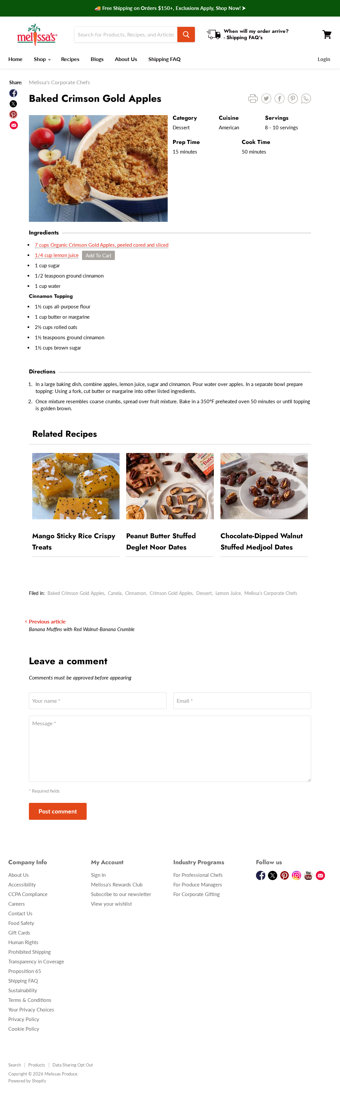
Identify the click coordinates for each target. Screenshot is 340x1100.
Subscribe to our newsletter (121, 894)
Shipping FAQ (164, 59)
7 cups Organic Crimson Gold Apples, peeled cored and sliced (101, 245)
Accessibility (22, 884)
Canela (115, 593)
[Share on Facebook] (13, 93)
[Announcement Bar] (170, 8)
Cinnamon (135, 593)
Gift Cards (19, 933)
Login (324, 59)
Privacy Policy (23, 1019)
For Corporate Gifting (196, 894)
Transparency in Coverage (36, 961)
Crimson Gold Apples (171, 593)
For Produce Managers (197, 884)
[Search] (186, 34)
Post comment (58, 811)
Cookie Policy (23, 1029)
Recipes (70, 59)
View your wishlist (111, 904)
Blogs (97, 59)
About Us (126, 59)
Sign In (98, 875)
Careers (16, 904)
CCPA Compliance (27, 894)
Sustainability (22, 990)
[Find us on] (13, 125)
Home (15, 59)
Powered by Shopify (27, 1080)
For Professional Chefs (198, 875)
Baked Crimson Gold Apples (75, 593)
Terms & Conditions (29, 1000)
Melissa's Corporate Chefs (270, 593)
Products (36, 1065)
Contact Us (20, 913)
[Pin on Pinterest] (13, 114)
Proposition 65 (24, 971)
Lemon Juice (228, 593)
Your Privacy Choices (31, 1009)
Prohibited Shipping (29, 952)
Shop (40, 59)
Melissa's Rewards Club (116, 884)
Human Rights (23, 942)
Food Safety (21, 923)
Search (14, 1065)
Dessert (204, 593)
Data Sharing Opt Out (72, 1065)
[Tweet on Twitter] (13, 104)
